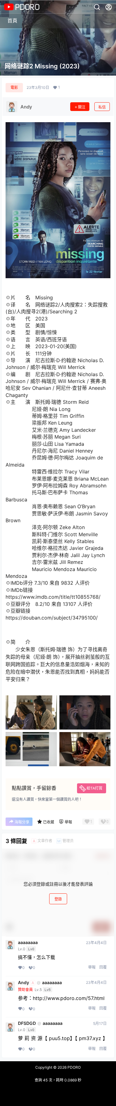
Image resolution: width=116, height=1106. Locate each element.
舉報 (92, 967)
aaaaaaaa (28, 942)
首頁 (12, 20)
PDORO (74, 1067)
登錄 (58, 899)
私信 (102, 107)
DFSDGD (27, 1023)
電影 (14, 87)
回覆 (103, 967)
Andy (23, 982)
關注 (81, 107)
